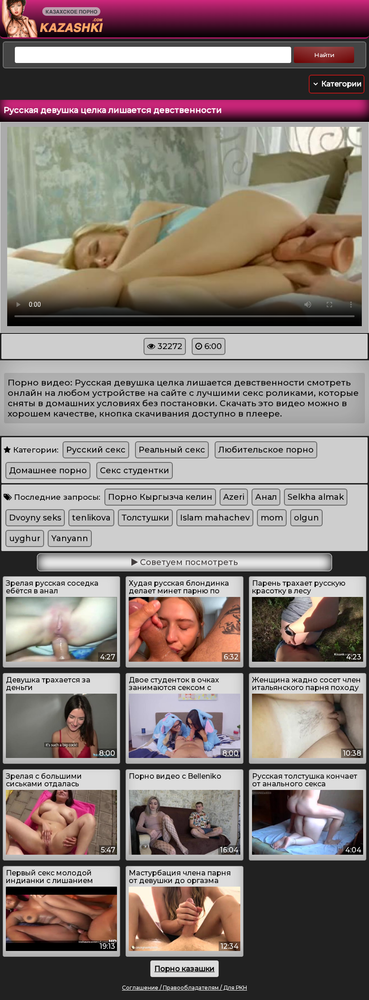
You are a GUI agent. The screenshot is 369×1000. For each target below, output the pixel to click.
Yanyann (69, 538)
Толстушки (145, 518)
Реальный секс (172, 450)
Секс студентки (134, 470)
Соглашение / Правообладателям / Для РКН (184, 987)
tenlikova (91, 518)
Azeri (233, 497)
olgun (306, 518)
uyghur (24, 538)
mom (272, 518)
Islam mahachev (215, 518)
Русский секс (96, 450)
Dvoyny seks (35, 518)
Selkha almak (316, 497)
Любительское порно (266, 450)
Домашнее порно (48, 470)
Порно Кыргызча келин (160, 497)
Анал (266, 497)
